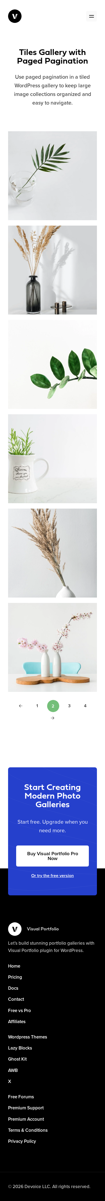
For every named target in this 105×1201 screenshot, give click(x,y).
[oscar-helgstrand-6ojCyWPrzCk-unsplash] (52, 553)
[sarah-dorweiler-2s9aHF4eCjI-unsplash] (52, 175)
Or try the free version (52, 876)
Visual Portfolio (43, 929)
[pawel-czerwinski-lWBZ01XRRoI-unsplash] (52, 364)
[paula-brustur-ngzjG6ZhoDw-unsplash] (52, 458)
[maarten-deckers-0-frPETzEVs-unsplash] (52, 647)
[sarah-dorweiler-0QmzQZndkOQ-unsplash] (52, 270)
